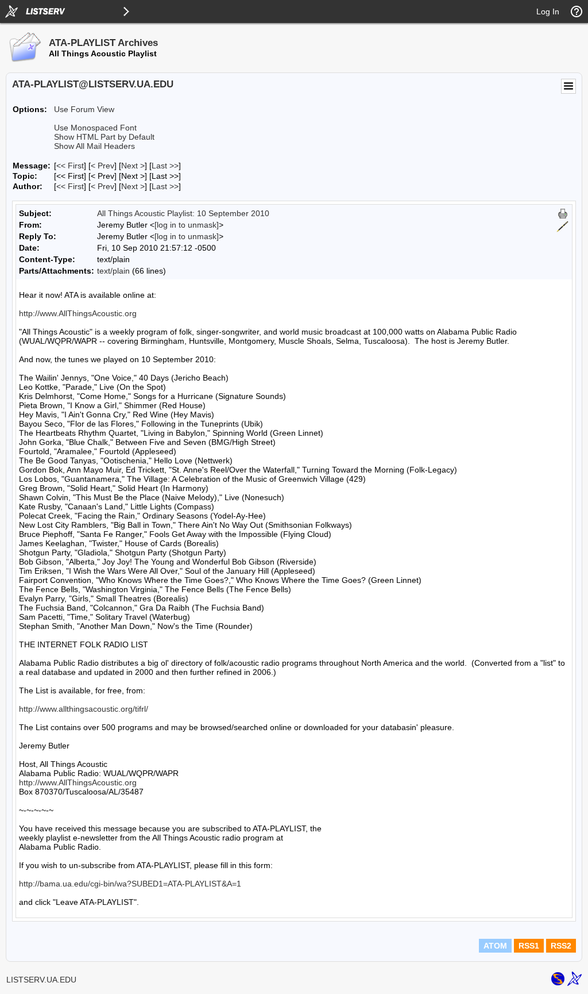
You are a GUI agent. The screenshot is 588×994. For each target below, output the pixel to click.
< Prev (102, 165)
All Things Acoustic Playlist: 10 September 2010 (183, 213)
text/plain (113, 270)
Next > (133, 165)
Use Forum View (84, 109)
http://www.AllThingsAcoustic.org (78, 313)
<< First (70, 165)
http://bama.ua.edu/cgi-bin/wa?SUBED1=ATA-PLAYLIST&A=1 (130, 883)
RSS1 (529, 945)
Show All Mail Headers (94, 146)
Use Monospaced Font (95, 127)
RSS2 (561, 945)
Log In (547, 11)
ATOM (495, 945)
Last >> (165, 165)
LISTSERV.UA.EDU (41, 979)
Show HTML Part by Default (104, 136)
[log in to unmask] (186, 224)
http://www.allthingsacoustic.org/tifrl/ (83, 708)
